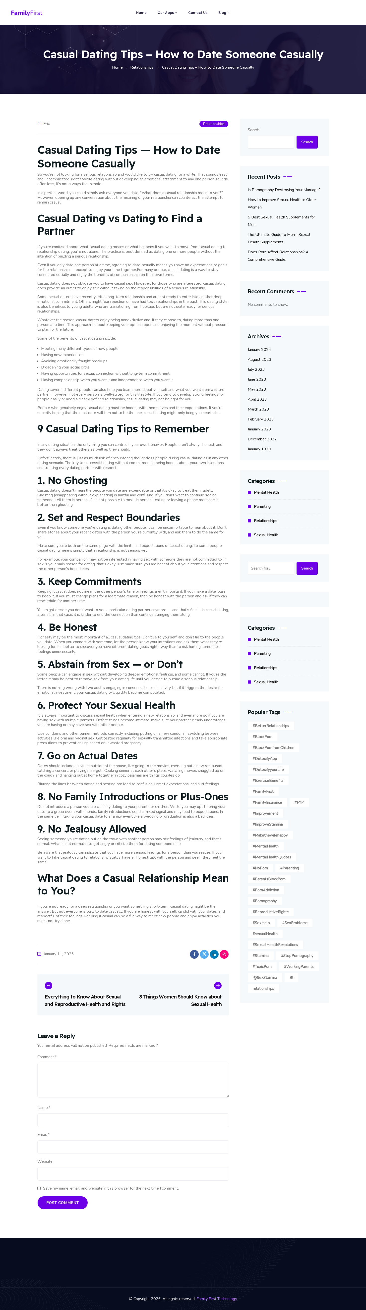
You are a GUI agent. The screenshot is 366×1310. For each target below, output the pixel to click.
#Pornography (265, 900)
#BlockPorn (262, 736)
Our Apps (166, 12)
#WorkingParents (299, 966)
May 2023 (257, 389)
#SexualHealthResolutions (275, 944)
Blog (222, 12)
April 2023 (257, 399)
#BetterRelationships (271, 725)
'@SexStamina (265, 977)
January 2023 (259, 429)
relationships (263, 988)
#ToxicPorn (262, 966)
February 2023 (261, 419)
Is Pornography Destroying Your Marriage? (284, 190)
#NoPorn (260, 868)
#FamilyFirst (263, 791)
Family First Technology (216, 1299)
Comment (47, 1057)
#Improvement (265, 813)
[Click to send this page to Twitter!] (204, 954)
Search (253, 130)
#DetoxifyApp (265, 758)
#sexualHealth (265, 933)
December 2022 (262, 439)
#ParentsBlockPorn (269, 879)
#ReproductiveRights (271, 911)
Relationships (214, 123)
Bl (291, 977)
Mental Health (266, 492)
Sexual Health (266, 535)
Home (141, 12)
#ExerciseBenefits (268, 780)
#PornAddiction (266, 890)
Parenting (262, 506)
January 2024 (259, 349)
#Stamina (261, 955)
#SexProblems (294, 922)
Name (44, 1107)
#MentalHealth (266, 846)
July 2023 (256, 369)
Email (43, 1134)
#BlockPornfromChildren (273, 747)
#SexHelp (261, 922)
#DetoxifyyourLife (268, 769)
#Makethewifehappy (270, 835)
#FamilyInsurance (267, 802)
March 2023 (258, 409)
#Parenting (289, 868)
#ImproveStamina (268, 824)
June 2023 (257, 379)
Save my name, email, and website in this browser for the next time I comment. (111, 1188)
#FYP (299, 802)
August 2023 (259, 359)
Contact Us (197, 12)
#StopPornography (297, 955)
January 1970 (259, 449)
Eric (46, 123)
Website (45, 1161)
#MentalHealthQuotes (272, 857)
